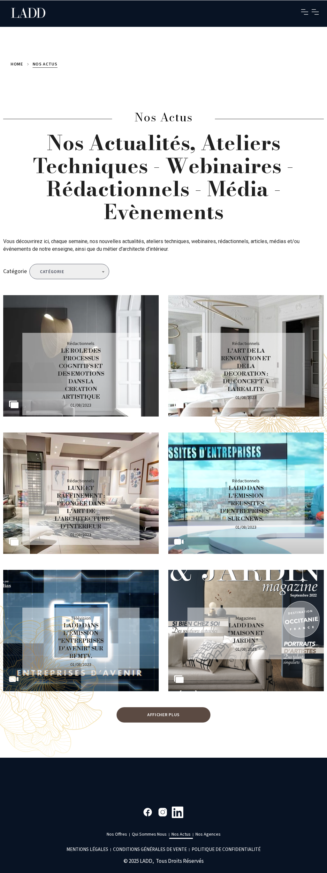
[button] (305, 12)
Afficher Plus (163, 715)
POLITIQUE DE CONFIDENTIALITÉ (226, 849)
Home (17, 64)
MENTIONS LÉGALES (87, 849)
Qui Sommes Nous (149, 834)
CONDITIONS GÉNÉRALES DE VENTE (150, 849)
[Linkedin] (177, 812)
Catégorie (15, 271)
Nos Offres (117, 834)
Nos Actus (181, 834)
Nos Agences (208, 834)
